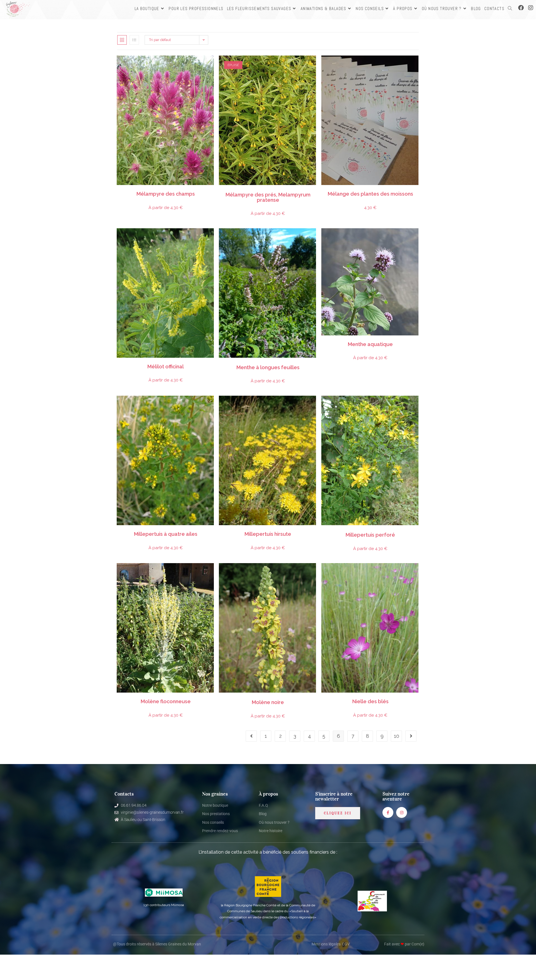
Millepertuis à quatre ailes (165, 534)
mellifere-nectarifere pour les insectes (187, 190)
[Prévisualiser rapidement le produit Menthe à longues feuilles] (313, 238)
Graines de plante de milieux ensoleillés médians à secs (167, 190)
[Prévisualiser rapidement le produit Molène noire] (313, 572)
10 (396, 736)
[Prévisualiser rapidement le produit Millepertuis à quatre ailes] (211, 405)
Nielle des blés (370, 701)
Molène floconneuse (166, 701)
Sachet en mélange (366, 190)
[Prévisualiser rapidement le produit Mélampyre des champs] (211, 65)
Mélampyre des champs (166, 194)
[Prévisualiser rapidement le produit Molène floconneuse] (211, 572)
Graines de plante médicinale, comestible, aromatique (173, 363)
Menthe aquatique (370, 344)
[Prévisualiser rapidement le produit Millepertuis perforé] (416, 405)
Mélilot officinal (165, 366)
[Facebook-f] (387, 812)
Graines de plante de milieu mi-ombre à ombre (261, 190)
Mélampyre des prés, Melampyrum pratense (268, 197)
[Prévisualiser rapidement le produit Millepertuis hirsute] (313, 405)
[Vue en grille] (122, 40)
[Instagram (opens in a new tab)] (530, 8)
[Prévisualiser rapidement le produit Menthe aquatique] (416, 238)
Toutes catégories (200, 190)
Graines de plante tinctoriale (395, 531)
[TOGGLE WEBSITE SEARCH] (510, 8)
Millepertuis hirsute (268, 534)
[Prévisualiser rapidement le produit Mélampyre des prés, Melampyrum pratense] (313, 65)
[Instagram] (401, 812)
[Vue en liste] (134, 40)
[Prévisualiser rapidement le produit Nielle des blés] (416, 572)
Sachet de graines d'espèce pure (135, 190)
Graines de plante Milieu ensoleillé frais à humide (285, 363)
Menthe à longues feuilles (268, 367)
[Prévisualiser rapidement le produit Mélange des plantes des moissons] (416, 65)
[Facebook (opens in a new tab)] (521, 8)
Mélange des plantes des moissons (370, 194)
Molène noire (268, 702)
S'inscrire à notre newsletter (334, 796)
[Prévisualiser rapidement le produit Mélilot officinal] (211, 238)
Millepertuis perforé (370, 535)
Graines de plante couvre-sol (148, 190)
